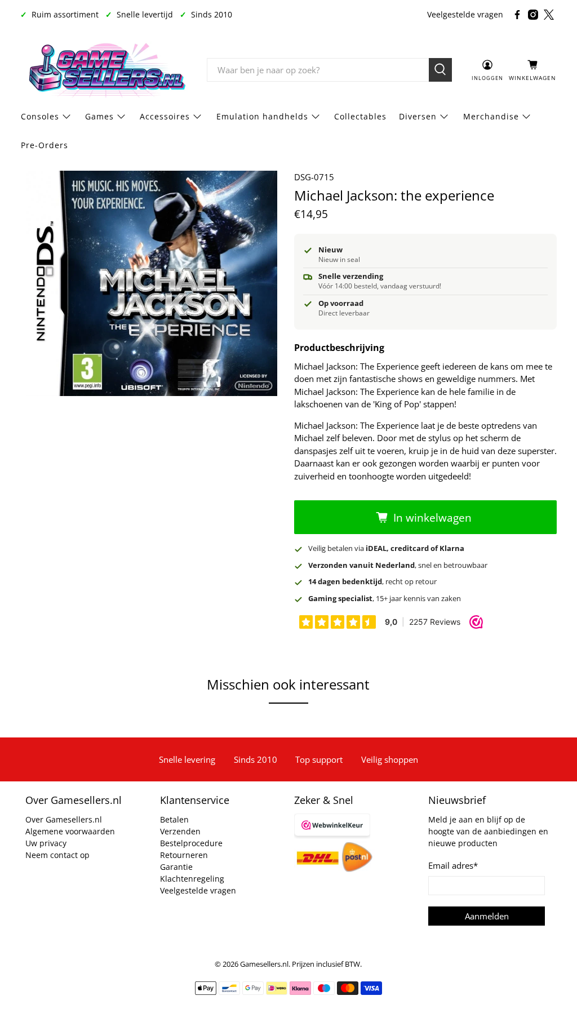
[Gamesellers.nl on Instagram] (533, 15)
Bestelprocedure (191, 843)
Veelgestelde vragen (465, 14)
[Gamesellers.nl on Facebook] (517, 15)
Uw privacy (45, 843)
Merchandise (491, 116)
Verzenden (180, 831)
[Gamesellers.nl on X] (549, 15)
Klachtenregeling (192, 878)
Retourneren (184, 855)
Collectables (360, 116)
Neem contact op (57, 855)
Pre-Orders (44, 145)
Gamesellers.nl (264, 964)
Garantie (176, 866)
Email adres (453, 865)
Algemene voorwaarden (70, 831)
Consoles (40, 116)
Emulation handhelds (262, 116)
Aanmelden (487, 916)
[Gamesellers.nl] (105, 70)
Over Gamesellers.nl (63, 819)
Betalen (174, 819)
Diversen (418, 116)
